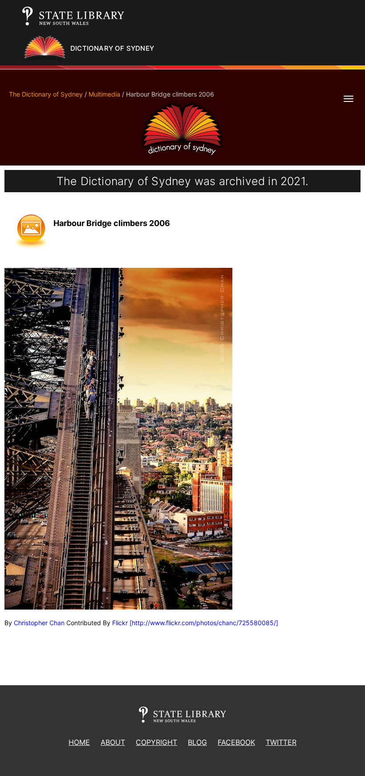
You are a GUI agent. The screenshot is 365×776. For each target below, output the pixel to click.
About (113, 742)
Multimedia (104, 94)
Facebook (236, 742)
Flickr (120, 622)
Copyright (156, 742)
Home (79, 742)
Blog (197, 742)
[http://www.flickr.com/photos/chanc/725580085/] (204, 622)
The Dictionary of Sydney (46, 94)
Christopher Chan (39, 622)
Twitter (281, 742)
